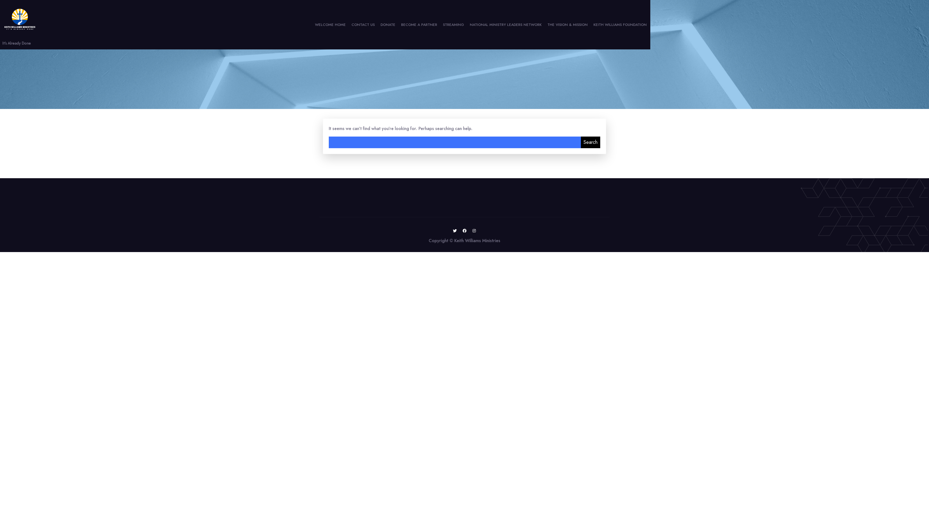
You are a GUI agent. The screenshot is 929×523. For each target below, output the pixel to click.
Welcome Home (330, 24)
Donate (388, 24)
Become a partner (419, 24)
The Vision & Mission (567, 24)
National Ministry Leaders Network (506, 24)
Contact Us (363, 24)
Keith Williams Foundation (620, 24)
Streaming (453, 24)
